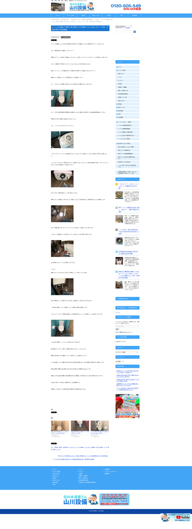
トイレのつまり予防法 (124, 138)
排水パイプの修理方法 (124, 150)
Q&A (121, 15)
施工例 (109, 15)
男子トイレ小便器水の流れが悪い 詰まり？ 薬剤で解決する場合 (129, 209)
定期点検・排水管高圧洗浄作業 (87, 482)
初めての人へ (121, 100)
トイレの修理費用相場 (124, 128)
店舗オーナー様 (122, 97)
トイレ (105, 447)
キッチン (120, 80)
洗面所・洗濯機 (122, 87)
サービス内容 (70, 15)
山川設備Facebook (122, 298)
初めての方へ (56, 473)
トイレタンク (72, 447)
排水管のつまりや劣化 (124, 143)
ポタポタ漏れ (99, 447)
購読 (117, 329)
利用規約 (107, 473)
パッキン (58, 449)
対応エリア (121, 73)
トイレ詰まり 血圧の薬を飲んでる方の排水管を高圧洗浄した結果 (129, 231)
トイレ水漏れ (80, 447)
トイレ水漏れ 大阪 (65, 37)
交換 (54, 449)
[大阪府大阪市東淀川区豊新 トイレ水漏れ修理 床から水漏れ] (80, 426)
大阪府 (56, 447)
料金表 (83, 15)
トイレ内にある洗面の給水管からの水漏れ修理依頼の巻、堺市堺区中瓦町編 (73, 459)
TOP (60, 19)
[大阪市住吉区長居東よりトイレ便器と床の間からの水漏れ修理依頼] (60, 426)
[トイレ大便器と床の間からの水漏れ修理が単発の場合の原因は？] (100, 426)
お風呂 (120, 83)
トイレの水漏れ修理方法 (124, 125)
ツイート (118, 312)
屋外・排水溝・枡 (123, 90)
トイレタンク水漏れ (89, 447)
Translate (127, 27)
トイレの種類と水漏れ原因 (125, 132)
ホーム (57, 15)
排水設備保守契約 (123, 94)
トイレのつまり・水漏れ (124, 122)
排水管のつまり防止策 (124, 162)
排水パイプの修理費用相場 (125, 153)
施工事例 (120, 110)
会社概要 (134, 15)
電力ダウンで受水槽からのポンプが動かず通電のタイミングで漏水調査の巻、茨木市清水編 (82, 456)
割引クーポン (96, 15)
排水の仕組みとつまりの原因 (126, 147)
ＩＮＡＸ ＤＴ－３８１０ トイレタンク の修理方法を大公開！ (128, 186)
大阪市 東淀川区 (63, 447)
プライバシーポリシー (111, 471)
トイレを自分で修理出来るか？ (126, 135)
